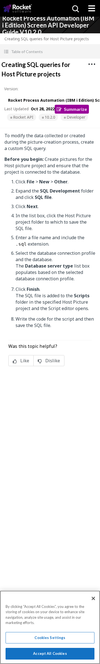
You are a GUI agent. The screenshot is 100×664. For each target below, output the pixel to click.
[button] (50, 51)
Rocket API (23, 117)
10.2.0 (50, 117)
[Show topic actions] (91, 64)
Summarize (75, 109)
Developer (76, 117)
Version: (11, 88)
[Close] (93, 598)
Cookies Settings (49, 637)
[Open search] (75, 8)
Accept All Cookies (50, 653)
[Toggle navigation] (91, 8)
